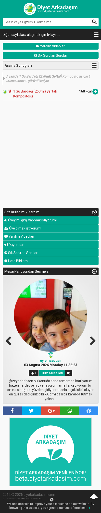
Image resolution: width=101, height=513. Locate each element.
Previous (10, 340)
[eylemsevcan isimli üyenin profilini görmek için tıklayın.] (50, 315)
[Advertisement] (50, 153)
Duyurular (16, 245)
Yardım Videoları (52, 46)
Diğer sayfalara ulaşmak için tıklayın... (31, 35)
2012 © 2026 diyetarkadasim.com (29, 495)
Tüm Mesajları (52, 373)
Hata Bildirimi (17, 261)
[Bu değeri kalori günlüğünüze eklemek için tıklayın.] (95, 91)
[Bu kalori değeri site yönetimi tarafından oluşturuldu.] (5, 91)
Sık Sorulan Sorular (52, 55)
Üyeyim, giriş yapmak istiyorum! (32, 220)
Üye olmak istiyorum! (24, 228)
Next (91, 340)
